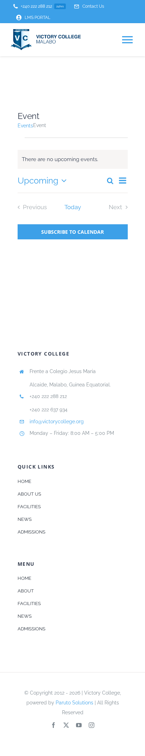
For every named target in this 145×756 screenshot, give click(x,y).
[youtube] (79, 725)
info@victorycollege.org (57, 421)
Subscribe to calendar (72, 232)
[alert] (73, 159)
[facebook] (53, 725)
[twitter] (66, 725)
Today (72, 207)
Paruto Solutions (74, 702)
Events (25, 125)
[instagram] (91, 725)
